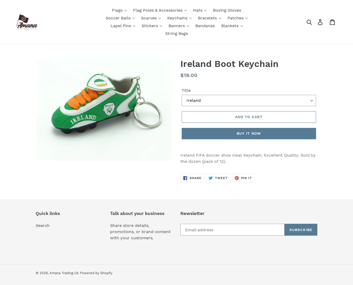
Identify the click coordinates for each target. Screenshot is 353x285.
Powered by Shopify (96, 273)
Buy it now (249, 133)
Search (43, 225)
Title (186, 90)
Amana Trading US (64, 273)
